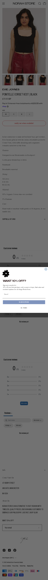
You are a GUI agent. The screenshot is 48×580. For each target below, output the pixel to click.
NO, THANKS (24, 308)
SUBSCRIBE (24, 302)
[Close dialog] (46, 269)
